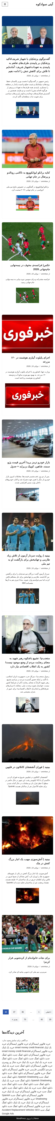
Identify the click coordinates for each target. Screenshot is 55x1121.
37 (14, 1012)
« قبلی (48, 1012)
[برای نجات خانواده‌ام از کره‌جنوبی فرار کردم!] (27, 934)
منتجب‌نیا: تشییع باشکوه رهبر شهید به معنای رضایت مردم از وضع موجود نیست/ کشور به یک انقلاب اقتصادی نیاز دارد (27, 662)
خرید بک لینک (8, 1047)
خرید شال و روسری (11, 1062)
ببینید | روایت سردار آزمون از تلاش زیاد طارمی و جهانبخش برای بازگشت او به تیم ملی (28, 559)
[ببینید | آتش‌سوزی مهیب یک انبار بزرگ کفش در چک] (27, 835)
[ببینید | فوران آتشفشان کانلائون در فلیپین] (27, 743)
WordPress (21, 1118)
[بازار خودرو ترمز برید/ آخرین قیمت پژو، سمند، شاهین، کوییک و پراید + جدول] (27, 439)
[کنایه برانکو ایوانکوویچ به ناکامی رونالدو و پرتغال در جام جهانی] (27, 149)
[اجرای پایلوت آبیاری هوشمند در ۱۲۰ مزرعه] (27, 334)
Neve (36, 1118)
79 (25, 1019)
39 (50, 1019)
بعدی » (15, 1019)
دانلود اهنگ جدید (21, 1055)
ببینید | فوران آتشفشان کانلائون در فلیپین (28, 767)
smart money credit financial (29, 1047)
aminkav (44, 76)
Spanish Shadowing (28, 1077)
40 (42, 1019)
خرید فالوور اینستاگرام (39, 1044)
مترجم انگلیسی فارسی (41, 1069)
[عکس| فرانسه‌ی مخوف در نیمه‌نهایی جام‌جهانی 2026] (27, 241)
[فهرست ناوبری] (5, 4)
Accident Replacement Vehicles (18, 1110)
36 (23, 1012)
